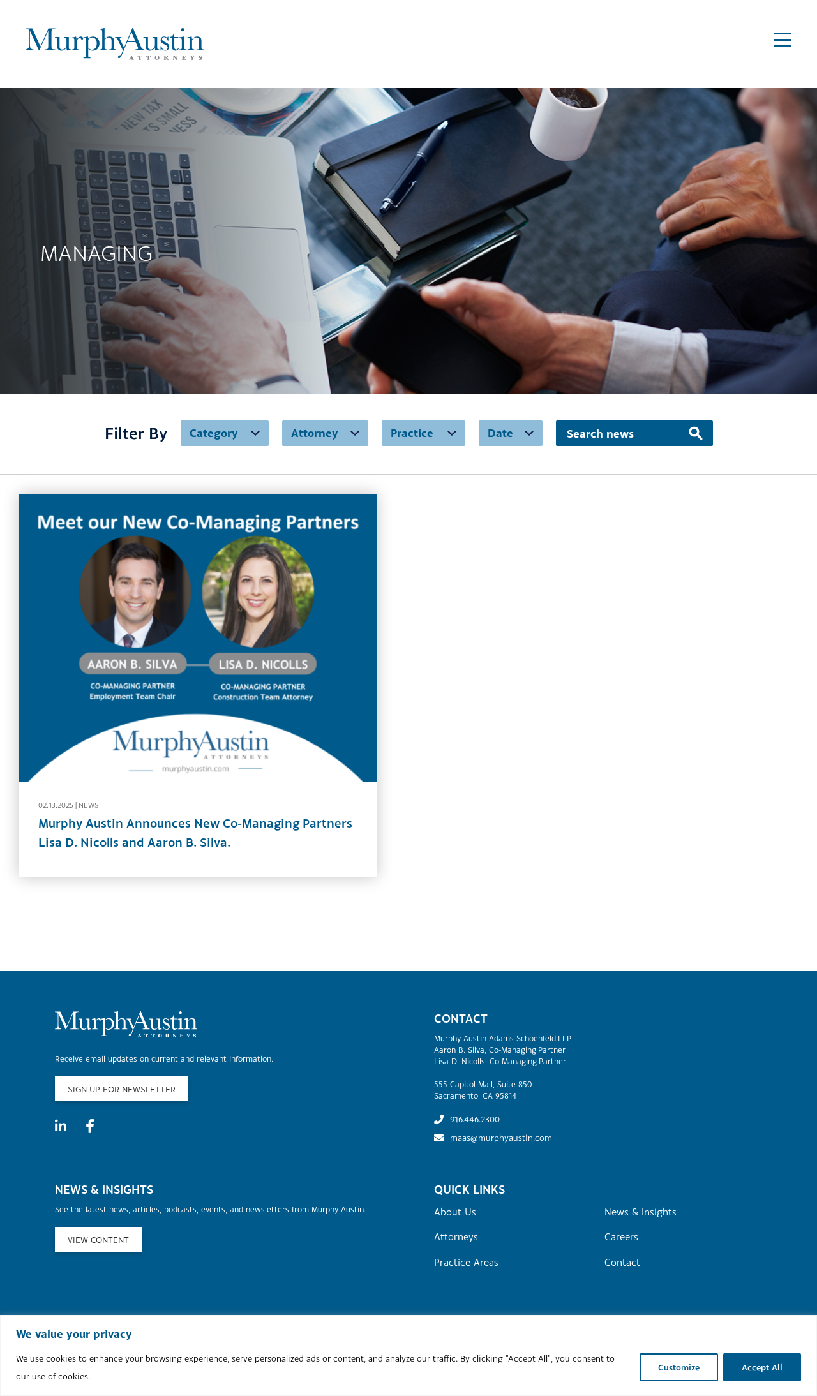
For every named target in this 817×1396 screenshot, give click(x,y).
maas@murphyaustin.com (501, 1137)
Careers (621, 1236)
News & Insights (640, 1211)
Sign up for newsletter (122, 1089)
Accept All (762, 1367)
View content (98, 1240)
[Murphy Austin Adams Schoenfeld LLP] (127, 44)
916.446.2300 (475, 1119)
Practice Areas (466, 1262)
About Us (455, 1211)
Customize (679, 1367)
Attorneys (456, 1236)
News (88, 805)
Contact (622, 1262)
